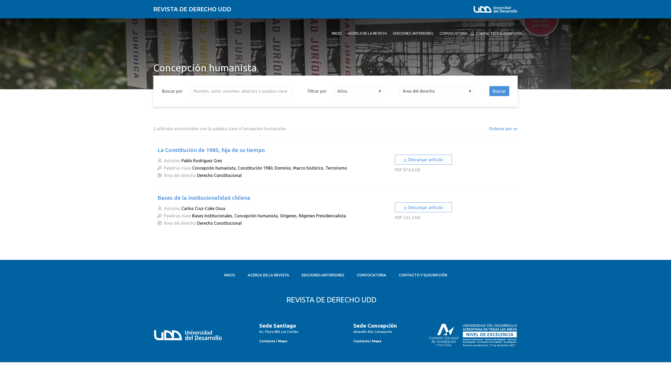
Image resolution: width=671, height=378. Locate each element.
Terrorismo (336, 168)
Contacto (267, 341)
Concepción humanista (214, 168)
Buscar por (172, 91)
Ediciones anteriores (323, 275)
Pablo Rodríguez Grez (201, 160)
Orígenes (288, 215)
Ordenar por (501, 128)
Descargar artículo (425, 159)
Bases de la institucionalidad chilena (204, 198)
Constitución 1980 (255, 168)
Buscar (499, 91)
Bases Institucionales (212, 215)
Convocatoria (371, 275)
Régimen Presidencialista (322, 215)
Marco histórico (308, 168)
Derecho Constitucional (219, 175)
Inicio (229, 275)
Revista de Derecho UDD (192, 9)
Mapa (282, 341)
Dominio (283, 168)
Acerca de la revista (268, 275)
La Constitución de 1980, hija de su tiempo (211, 150)
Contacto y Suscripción (423, 275)
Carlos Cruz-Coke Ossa (203, 208)
